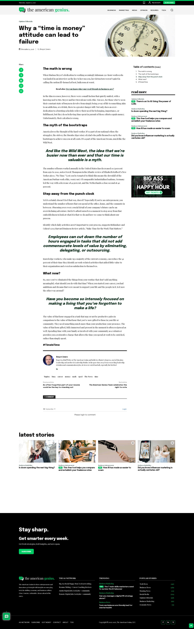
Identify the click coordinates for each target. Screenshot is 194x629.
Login (124, 409)
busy (54, 376)
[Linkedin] (21, 80)
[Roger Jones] (48, 362)
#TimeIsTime (143, 82)
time (96, 376)
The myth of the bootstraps (148, 74)
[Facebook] (21, 70)
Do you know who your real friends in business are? (90, 89)
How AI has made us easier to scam (153, 128)
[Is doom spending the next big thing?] (37, 451)
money (67, 376)
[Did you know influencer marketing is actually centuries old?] (156, 451)
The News (88, 376)
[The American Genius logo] (44, 10)
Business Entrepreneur (139, 116)
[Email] (21, 91)
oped (80, 376)
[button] (172, 10)
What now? (142, 79)
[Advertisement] (153, 158)
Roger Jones (45, 49)
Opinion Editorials (26, 21)
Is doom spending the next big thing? (149, 111)
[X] (21, 75)
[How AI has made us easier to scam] (117, 451)
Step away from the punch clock (150, 77)
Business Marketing (138, 109)
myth (74, 376)
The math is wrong (145, 71)
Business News (104, 602)
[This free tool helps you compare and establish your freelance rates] (77, 451)
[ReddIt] (21, 85)
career (60, 376)
